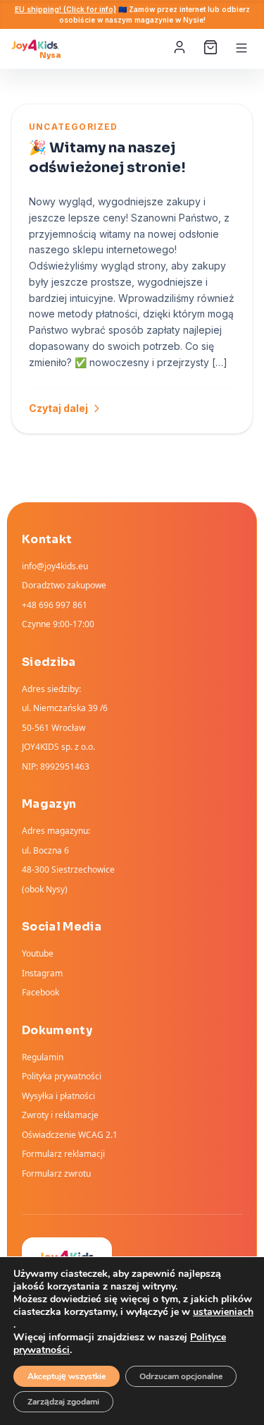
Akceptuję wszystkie (66, 1376)
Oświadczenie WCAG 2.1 (70, 1135)
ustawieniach (223, 1312)
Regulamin (42, 1057)
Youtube (38, 953)
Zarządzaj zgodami (63, 1401)
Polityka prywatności (61, 1076)
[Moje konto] (181, 48)
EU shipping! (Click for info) (65, 9)
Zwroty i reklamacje (60, 1115)
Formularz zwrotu (56, 1174)
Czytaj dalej (58, 408)
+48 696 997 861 (54, 605)
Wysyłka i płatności (58, 1096)
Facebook (40, 992)
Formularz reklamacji (63, 1154)
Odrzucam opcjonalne (180, 1376)
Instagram (42, 973)
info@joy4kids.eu (55, 566)
